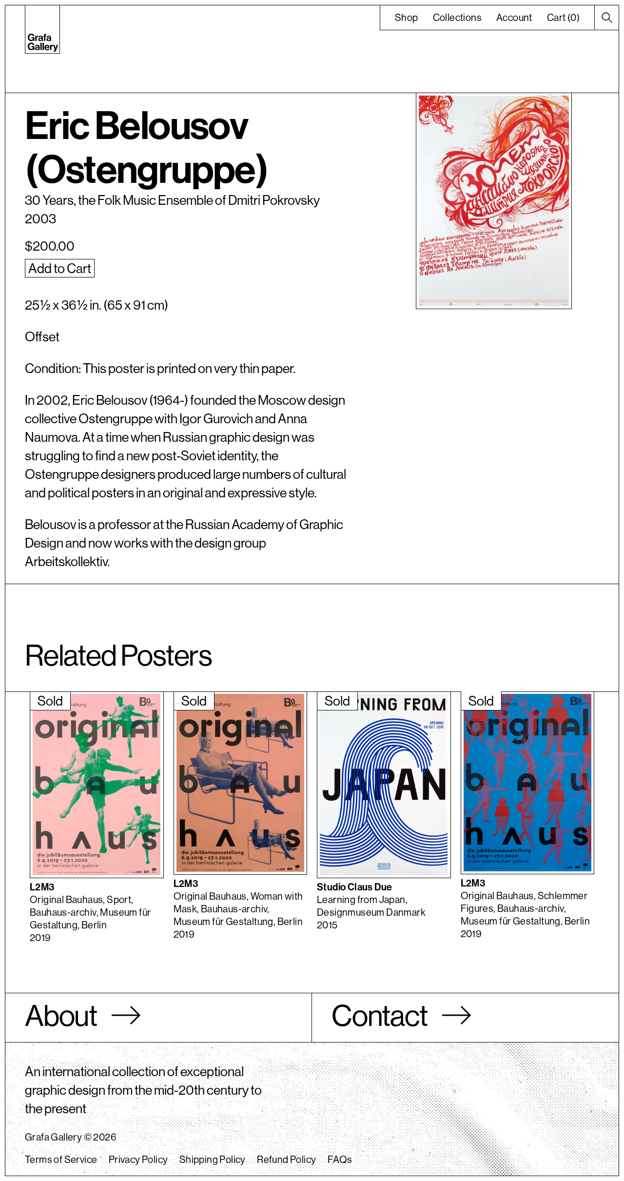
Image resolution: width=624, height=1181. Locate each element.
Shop (406, 17)
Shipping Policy (212, 1159)
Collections (457, 17)
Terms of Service (61, 1159)
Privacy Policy (138, 1159)
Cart (563, 17)
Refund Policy (286, 1159)
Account (514, 17)
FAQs (340, 1159)
